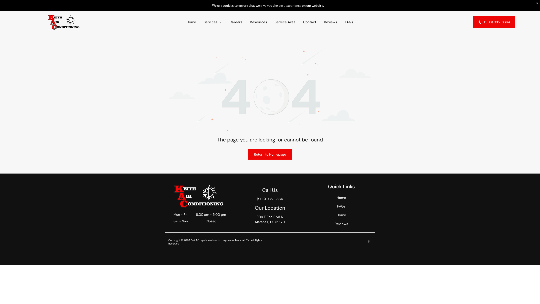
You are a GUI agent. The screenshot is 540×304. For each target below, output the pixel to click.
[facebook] (369, 242)
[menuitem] (191, 22)
